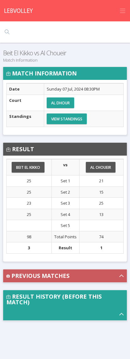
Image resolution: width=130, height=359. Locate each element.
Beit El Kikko (28, 167)
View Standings (66, 119)
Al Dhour (60, 103)
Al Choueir (100, 167)
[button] (65, 275)
